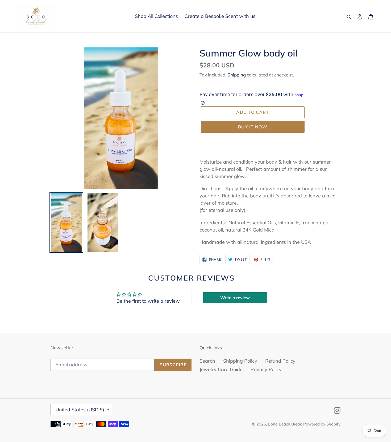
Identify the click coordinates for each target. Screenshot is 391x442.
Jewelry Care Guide (221, 369)
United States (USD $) (80, 410)
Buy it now (252, 126)
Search (207, 361)
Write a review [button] (235, 297)
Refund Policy (280, 361)
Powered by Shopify (321, 424)
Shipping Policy (240, 361)
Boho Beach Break (285, 424)
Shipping (236, 75)
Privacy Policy (266, 369)
